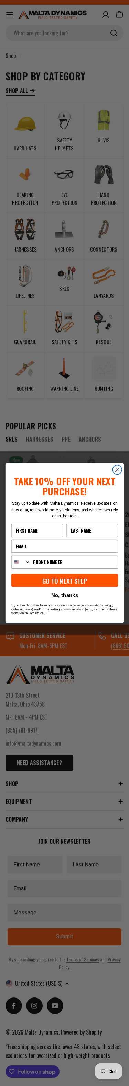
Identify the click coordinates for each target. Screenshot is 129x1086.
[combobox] (20, 562)
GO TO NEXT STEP (64, 580)
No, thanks (64, 595)
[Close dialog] (117, 470)
